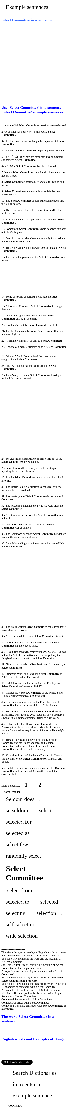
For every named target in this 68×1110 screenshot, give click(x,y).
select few (17, 844)
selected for (19, 822)
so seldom (17, 810)
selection (46, 913)
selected (49, 902)
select (45, 810)
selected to (17, 902)
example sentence (32, 1095)
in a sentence (27, 1084)
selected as (17, 833)
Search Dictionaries (34, 1073)
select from (19, 890)
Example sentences (27, 7)
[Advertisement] (34, 63)
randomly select (23, 856)
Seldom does (20, 799)
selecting (15, 913)
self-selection (20, 924)
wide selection (22, 936)
